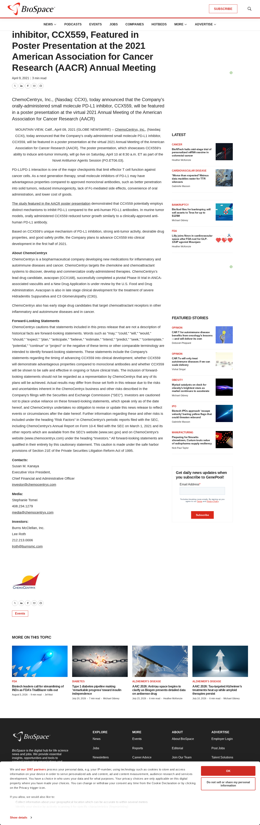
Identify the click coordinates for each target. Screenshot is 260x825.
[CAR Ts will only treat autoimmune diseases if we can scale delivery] (224, 361)
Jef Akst (49, 694)
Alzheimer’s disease (146, 681)
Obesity (177, 380)
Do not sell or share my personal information (228, 784)
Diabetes (78, 681)
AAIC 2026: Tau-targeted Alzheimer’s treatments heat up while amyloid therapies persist (217, 690)
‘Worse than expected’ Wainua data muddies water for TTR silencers (190, 178)
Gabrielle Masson (181, 186)
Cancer (177, 144)
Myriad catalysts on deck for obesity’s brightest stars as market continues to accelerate (190, 388)
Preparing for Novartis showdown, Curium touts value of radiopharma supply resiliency (192, 440)
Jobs (113, 24)
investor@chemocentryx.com (34, 485)
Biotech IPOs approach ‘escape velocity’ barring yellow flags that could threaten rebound (192, 414)
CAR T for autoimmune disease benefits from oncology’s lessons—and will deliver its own (192, 335)
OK (228, 771)
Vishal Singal (179, 369)
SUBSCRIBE (223, 8)
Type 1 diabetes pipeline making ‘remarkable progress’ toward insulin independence (96, 690)
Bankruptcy (180, 204)
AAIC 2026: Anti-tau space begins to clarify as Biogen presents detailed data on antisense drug (158, 690)
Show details (18, 817)
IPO (174, 406)
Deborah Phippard (181, 343)
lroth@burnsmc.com (27, 546)
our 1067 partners (33, 769)
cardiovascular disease (189, 170)
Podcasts (73, 24)
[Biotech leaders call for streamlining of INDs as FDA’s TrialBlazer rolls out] (40, 661)
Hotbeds (159, 24)
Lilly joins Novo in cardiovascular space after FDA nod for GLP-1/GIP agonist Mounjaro (192, 239)
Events (95, 24)
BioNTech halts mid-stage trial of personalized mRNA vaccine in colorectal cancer (191, 152)
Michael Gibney (180, 220)
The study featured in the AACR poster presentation (51, 203)
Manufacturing (182, 432)
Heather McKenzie (181, 160)
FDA (174, 231)
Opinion (177, 327)
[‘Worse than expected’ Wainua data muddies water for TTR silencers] (224, 177)
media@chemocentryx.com (32, 512)
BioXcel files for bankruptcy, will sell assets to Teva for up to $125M (191, 212)
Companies (134, 24)
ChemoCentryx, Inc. (130, 129)
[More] (55, 24)
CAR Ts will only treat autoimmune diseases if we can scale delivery (191, 361)
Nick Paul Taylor (180, 448)
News (48, 24)
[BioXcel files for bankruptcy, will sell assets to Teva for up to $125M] (224, 212)
